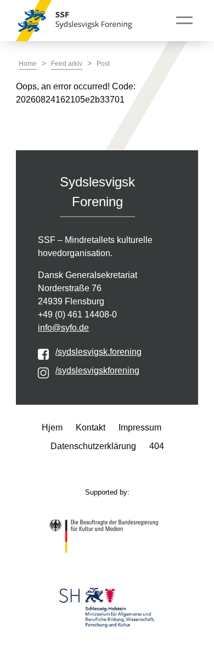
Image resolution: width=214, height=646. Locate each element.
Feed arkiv (66, 63)
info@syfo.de (63, 327)
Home (28, 63)
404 (156, 446)
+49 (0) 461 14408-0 (77, 314)
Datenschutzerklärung (93, 446)
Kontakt (90, 427)
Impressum (140, 427)
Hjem (52, 427)
